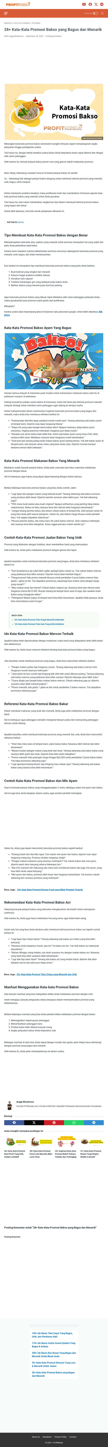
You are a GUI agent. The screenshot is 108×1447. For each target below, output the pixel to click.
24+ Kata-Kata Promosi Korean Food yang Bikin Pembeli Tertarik (50, 889)
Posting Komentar (54, 36)
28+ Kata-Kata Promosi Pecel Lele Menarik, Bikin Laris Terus (41, 1154)
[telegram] (94, 1122)
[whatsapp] (74, 1122)
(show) (21, 222)
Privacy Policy (60, 1437)
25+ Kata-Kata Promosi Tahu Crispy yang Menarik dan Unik (47, 974)
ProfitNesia (58, 1443)
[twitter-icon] (96, 4)
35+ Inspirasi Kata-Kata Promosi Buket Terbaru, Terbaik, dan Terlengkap (65, 1154)
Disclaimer (47, 1437)
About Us (36, 1437)
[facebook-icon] (90, 4)
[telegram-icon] (102, 4)
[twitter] (34, 1122)
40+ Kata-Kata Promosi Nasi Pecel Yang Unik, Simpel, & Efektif (14, 1154)
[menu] (7, 13)
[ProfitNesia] (20, 4)
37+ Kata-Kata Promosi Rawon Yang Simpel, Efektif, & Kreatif (90, 1154)
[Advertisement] (54, 61)
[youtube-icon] (84, 4)
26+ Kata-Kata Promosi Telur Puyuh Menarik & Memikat (39, 620)
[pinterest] (54, 1122)
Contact (72, 1437)
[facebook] (14, 1122)
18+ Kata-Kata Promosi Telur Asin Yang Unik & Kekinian (39, 624)
